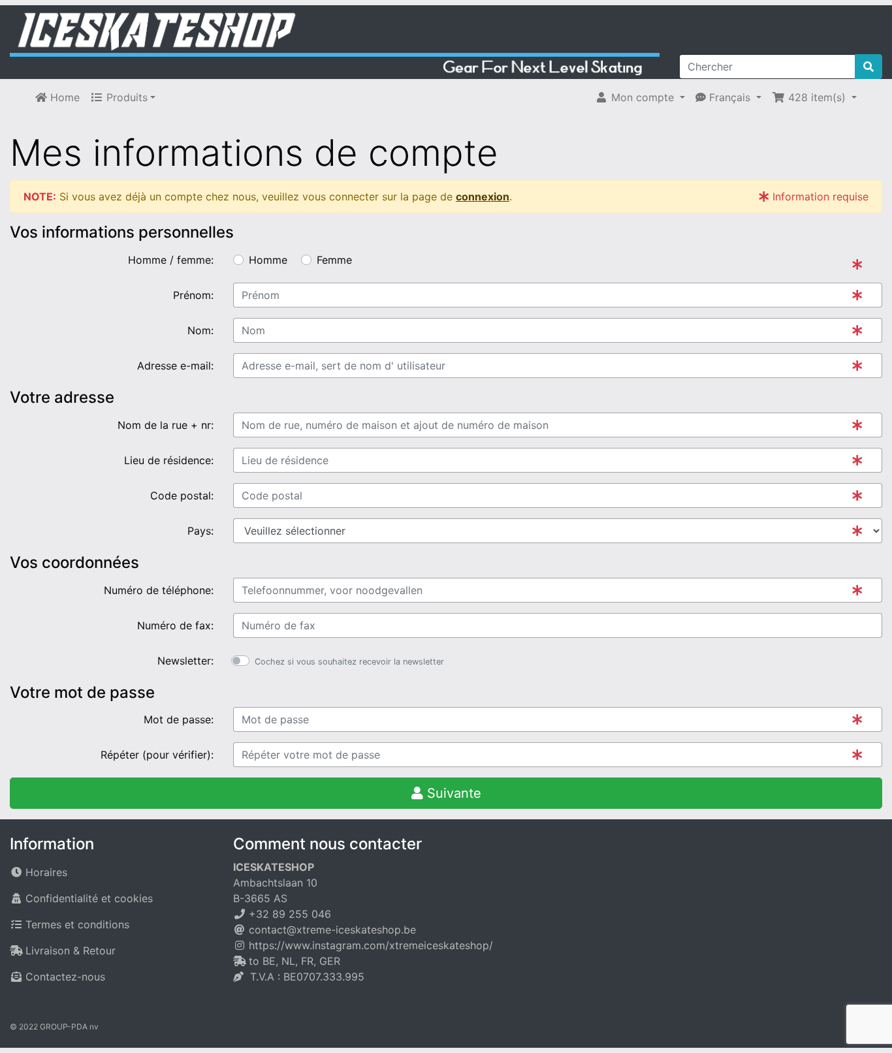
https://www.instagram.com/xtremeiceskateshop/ (371, 945)
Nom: (200, 330)
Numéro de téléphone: (159, 590)
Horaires (46, 872)
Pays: (200, 530)
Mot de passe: (179, 719)
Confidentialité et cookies (89, 898)
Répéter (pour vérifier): (157, 754)
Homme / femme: (171, 259)
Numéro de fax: (175, 625)
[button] (640, 97)
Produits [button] (125, 97)
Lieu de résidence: (169, 460)
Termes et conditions (77, 924)
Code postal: (182, 495)
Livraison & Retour (70, 950)
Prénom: (193, 295)
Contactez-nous (65, 976)
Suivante (452, 793)
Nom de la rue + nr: (166, 425)
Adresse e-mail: (175, 365)
